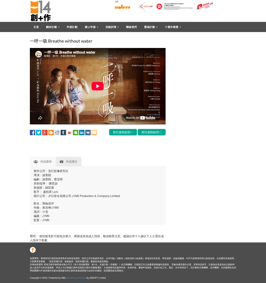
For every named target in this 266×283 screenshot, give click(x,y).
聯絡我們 (131, 26)
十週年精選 (172, 26)
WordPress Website (76, 277)
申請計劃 (72, 26)
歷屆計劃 (150, 26)
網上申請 (90, 26)
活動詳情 (111, 26)
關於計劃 (52, 26)
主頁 (36, 26)
